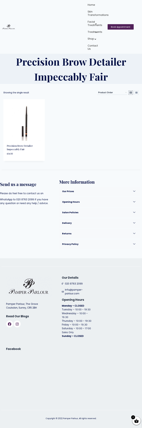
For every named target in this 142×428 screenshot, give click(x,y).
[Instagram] (17, 323)
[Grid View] (131, 93)
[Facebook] (9, 323)
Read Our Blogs (17, 316)
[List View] (136, 93)
